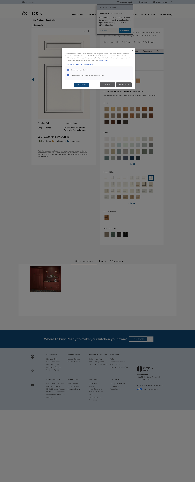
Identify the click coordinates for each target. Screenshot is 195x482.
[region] (98, 68)
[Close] (132, 50)
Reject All (107, 85)
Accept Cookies (124, 85)
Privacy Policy (103, 60)
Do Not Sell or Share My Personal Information (79, 64)
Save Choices (82, 85)
